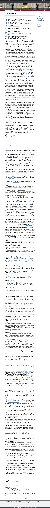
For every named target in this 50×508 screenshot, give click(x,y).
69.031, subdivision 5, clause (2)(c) (9, 89)
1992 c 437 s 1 (13, 259)
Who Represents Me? (18, 502)
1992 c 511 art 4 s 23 (18, 259)
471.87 (8, 468)
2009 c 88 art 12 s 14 (23, 260)
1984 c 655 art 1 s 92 (23, 258)
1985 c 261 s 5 (29, 258)
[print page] (44, 10)
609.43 (11, 468)
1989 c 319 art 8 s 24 (15, 481)
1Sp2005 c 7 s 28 (29, 373)
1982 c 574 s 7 (10, 279)
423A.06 (6, 24)
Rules (20, 10)
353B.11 (19, 399)
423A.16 (6, 31)
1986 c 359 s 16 (10, 496)
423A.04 (6, 22)
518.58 (26, 372)
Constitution (26, 10)
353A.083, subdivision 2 (16, 182)
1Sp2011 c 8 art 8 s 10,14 (11, 145)
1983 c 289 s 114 (16, 258)
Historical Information (8, 502)
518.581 (28, 372)
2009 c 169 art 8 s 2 (30, 260)
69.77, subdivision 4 (27, 73)
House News (37, 502)
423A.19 (6, 35)
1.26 (19, 271)
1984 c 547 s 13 (10, 373)
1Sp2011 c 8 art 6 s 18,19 (16, 262)
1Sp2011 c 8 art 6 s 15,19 (12, 261)
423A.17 (6, 32)
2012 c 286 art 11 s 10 (13, 24)
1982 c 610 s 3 (10, 320)
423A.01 (6, 19)
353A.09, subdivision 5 (22, 180)
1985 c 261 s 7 (14, 368)
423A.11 (25, 353)
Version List (38, 27)
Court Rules (23, 10)
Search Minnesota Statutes (40, 18)
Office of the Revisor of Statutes (13, 9)
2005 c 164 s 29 (25, 373)
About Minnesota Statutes (40, 19)
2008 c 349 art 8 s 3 (17, 260)
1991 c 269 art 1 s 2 (11, 387)
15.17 (25, 455)
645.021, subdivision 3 (31, 276)
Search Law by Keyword (35, 10)
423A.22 (6, 37)
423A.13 (6, 28)
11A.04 (6, 215)
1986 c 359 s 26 (10, 144)
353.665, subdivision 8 (23, 191)
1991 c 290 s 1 (10, 416)
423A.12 (6, 27)
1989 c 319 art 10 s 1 (14, 144)
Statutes (17, 10)
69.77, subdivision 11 (26, 391)
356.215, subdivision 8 (16, 158)
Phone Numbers (27, 504)
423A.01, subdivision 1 (16, 270)
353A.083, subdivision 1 (13, 181)
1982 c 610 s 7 (10, 368)
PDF (44, 13)
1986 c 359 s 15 (10, 481)
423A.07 (6, 25)
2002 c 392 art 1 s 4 (22, 387)
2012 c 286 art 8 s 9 (25, 261)
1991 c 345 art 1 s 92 (8, 259)
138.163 (27, 455)
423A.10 (6, 26)
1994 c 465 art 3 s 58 (24, 259)
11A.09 (19, 470)
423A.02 (6, 20)
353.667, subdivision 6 (11, 184)
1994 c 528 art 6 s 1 (11, 402)
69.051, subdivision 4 (30, 489)
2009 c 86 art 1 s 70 (28, 144)
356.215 (27, 51)
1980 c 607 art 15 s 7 (11, 272)
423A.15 (6, 30)
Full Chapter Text (39, 26)
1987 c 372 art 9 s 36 (11, 440)
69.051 (11, 487)
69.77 (25, 51)
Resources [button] (38, 16)
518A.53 (31, 372)
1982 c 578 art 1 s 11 (11, 293)
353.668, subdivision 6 (18, 184)
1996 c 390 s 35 (29, 259)
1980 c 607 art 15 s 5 (11, 258)
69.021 (24, 173)
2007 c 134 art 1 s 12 (11, 260)
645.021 (13, 275)
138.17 (31, 455)
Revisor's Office (29, 10)
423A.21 (6, 36)
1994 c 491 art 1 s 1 (16, 387)
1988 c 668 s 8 (15, 373)
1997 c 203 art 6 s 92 (20, 373)
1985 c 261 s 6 (10, 287)
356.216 (30, 51)
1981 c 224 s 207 (16, 272)
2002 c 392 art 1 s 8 (23, 144)
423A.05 (6, 23)
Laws (18, 10)
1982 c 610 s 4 (10, 330)
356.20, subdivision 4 (30, 76)
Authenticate (41, 13)
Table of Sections (39, 25)
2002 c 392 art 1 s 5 (16, 402)
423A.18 (6, 33)
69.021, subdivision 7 (30, 238)
